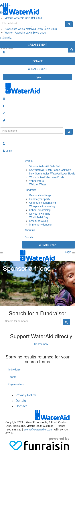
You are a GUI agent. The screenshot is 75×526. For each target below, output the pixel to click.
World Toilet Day (38, 217)
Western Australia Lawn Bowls (46, 177)
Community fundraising (42, 202)
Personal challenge (40, 195)
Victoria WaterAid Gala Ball (44, 166)
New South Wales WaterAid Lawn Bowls (52, 173)
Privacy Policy (25, 395)
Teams (12, 377)
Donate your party (39, 199)
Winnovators (36, 181)
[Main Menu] (1, 252)
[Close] (73, 252)
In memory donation (40, 224)
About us (30, 230)
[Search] (69, 24)
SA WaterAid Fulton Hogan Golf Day (50, 170)
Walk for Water (37, 184)
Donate (7, 37)
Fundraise (30, 190)
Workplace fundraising (42, 206)
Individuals (14, 369)
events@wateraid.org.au (38, 429)
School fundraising (40, 210)
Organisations (16, 384)
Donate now (41, 344)
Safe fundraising (38, 221)
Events (29, 160)
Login (37, 77)
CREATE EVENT (37, 44)
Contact (21, 405)
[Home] (37, 8)
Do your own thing (39, 213)
